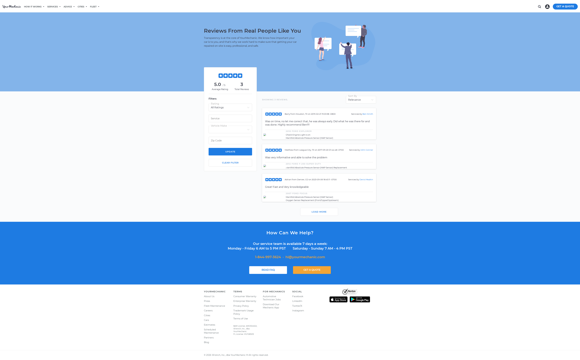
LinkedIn (297, 301)
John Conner (366, 150)
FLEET (93, 6)
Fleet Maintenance (214, 305)
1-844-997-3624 (268, 257)
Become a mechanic (114, 6)
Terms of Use (240, 318)
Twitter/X (297, 305)
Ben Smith (367, 114)
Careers (208, 310)
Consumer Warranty (244, 296)
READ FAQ (268, 269)
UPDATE (230, 151)
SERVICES (52, 6)
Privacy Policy (241, 305)
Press (207, 301)
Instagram (298, 310)
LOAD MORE (319, 211)
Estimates (209, 324)
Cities (81, 6)
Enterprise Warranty (244, 301)
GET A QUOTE (565, 6)
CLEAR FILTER (230, 162)
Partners (209, 337)
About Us (209, 296)
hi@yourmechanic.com (305, 257)
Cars (206, 320)
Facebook (297, 296)
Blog (206, 342)
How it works (33, 6)
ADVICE (68, 6)
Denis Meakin (366, 179)
